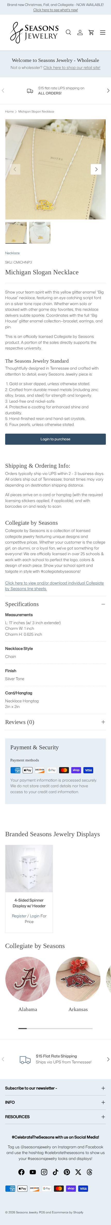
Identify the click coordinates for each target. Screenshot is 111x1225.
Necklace (12, 253)
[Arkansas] (78, 979)
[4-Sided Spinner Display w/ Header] (29, 868)
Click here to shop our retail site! (71, 67)
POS (42, 1212)
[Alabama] (27, 979)
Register (19, 916)
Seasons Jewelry (27, 1212)
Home (9, 111)
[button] (91, 32)
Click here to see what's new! (55, 9)
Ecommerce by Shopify (67, 1212)
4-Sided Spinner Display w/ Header (29, 903)
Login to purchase (55, 438)
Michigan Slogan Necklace (36, 111)
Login (35, 916)
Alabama (27, 1009)
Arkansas (78, 1009)
